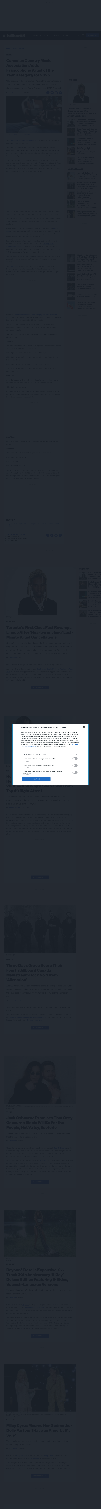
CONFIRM (36, 779)
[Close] (85, 727)
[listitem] (50, 754)
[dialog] (50, 754)
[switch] (75, 758)
